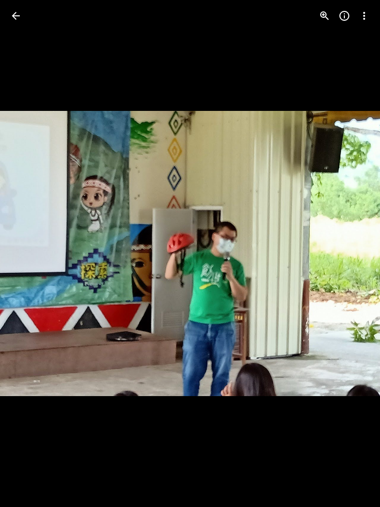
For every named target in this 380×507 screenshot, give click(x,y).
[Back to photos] (16, 16)
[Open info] (344, 16)
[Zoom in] (324, 16)
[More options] (364, 16)
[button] (28, 253)
